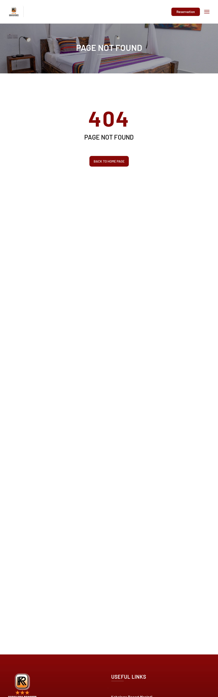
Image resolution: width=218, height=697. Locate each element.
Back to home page (109, 161)
